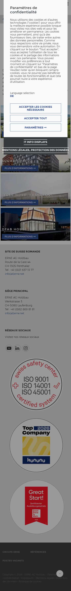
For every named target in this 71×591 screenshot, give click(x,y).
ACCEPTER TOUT (35, 118)
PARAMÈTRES (34, 127)
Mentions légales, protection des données (35, 150)
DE (12, 96)
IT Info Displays (35, 142)
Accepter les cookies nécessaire (35, 108)
